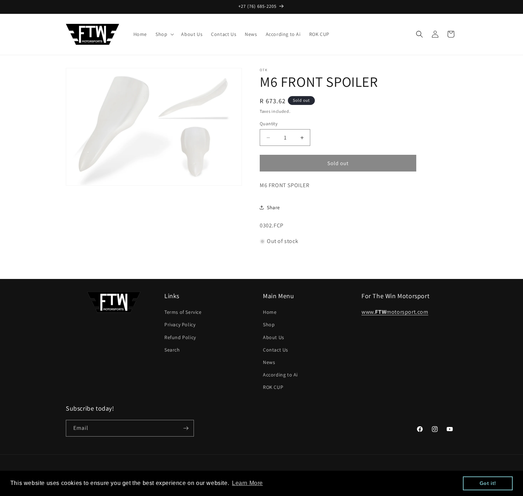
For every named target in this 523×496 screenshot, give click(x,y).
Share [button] (273, 207)
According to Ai (280, 374)
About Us (273, 337)
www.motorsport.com (394, 312)
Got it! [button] (488, 483)
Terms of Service (183, 312)
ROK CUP (273, 387)
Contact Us (275, 350)
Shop (269, 324)
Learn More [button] (247, 483)
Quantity (269, 124)
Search (172, 350)
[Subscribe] (186, 428)
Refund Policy (180, 337)
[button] (164, 34)
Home (269, 312)
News (269, 362)
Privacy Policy (179, 324)
